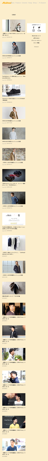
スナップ (4, 37)
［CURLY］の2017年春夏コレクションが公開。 (13, 162)
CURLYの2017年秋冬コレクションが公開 (11, 141)
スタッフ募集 (36, 42)
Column (24, 3)
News (12, 3)
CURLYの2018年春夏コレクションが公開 (11, 120)
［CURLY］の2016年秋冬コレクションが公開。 (13, 206)
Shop (35, 3)
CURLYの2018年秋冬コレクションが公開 (11, 55)
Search (43, 3)
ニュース (4, 57)
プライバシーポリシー (36, 40)
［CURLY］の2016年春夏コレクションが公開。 (13, 275)
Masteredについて (36, 35)
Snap (30, 3)
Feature (18, 3)
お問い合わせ (36, 38)
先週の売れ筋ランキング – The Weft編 (11, 296)
